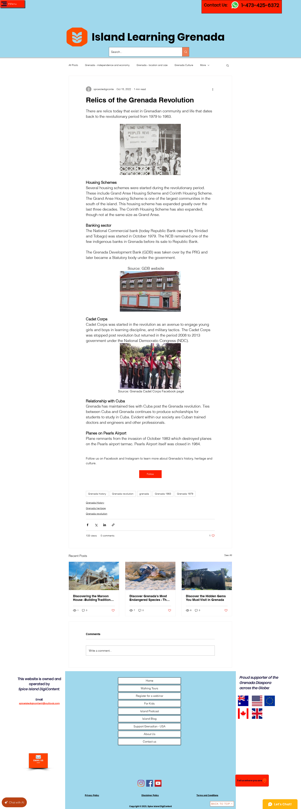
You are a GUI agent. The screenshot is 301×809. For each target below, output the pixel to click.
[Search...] (185, 51)
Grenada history (97, 493)
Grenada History (95, 502)
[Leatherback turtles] (150, 576)
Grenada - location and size (152, 65)
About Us (149, 734)
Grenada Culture (184, 65)
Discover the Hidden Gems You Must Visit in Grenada (206, 598)
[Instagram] (141, 783)
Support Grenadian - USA (149, 726)
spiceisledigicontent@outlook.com (39, 703)
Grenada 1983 (163, 493)
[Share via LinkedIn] (104, 525)
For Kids (149, 703)
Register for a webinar (149, 696)
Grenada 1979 (185, 493)
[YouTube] (158, 783)
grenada (144, 493)
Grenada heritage (96, 508)
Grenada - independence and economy (107, 65)
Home (149, 680)
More (203, 65)
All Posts (73, 65)
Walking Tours (149, 688)
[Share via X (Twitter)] (96, 525)
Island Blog (149, 718)
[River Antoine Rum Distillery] (207, 576)
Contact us (149, 741)
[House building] (94, 576)
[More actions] (213, 89)
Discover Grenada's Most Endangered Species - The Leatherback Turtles (148, 598)
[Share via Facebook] (87, 525)
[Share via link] (113, 525)
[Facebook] (149, 783)
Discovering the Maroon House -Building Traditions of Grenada (92, 598)
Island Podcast (149, 711)
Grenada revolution (122, 493)
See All (228, 555)
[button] (12, 4)
